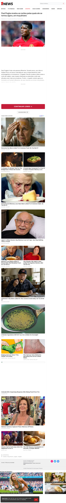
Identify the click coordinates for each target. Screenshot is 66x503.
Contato (3, 462)
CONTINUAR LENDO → (23, 106)
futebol (5, 456)
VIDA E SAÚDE (20, 8)
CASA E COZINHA (36, 8)
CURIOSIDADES (45, 8)
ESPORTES (27, 8)
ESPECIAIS (59, 8)
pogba (15, 456)
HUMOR (53, 8)
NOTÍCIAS (3, 8)
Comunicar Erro (22, 112)
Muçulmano (10, 456)
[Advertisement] (23, 59)
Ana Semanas (20, 18)
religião (20, 456)
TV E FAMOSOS (11, 8)
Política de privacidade (9, 462)
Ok (36, 499)
